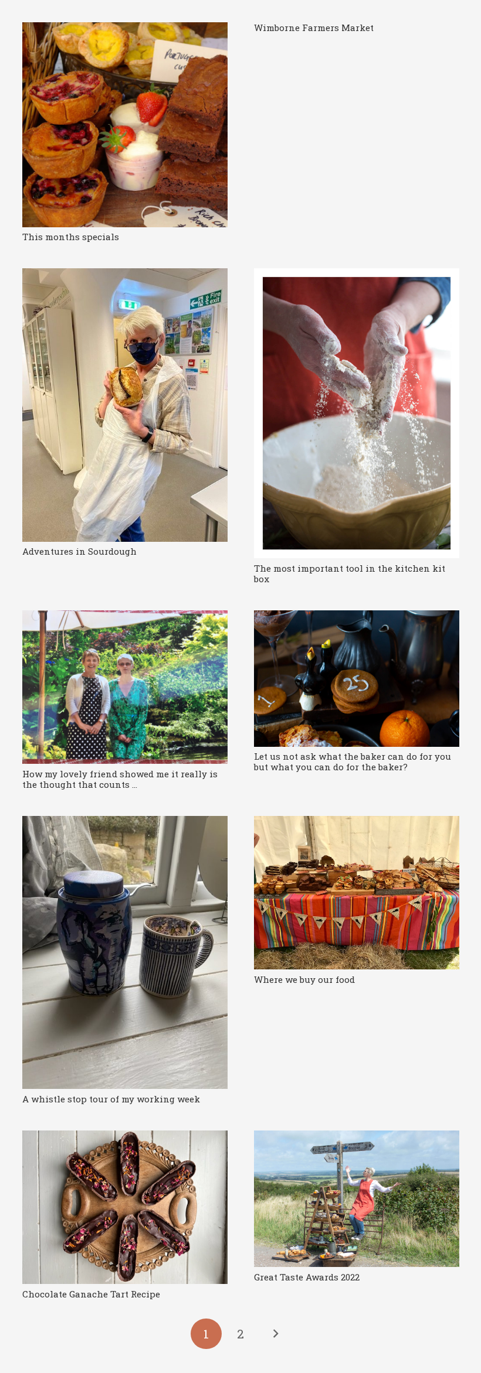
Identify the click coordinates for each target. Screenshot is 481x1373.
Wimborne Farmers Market (314, 27)
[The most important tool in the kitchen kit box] (356, 413)
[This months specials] (125, 124)
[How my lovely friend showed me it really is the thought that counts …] (125, 687)
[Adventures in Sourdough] (125, 405)
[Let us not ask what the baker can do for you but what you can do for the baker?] (356, 678)
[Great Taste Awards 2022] (356, 1198)
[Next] (274, 1334)
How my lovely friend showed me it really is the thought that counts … (120, 779)
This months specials (70, 237)
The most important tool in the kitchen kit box (349, 573)
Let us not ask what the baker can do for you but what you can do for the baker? (352, 761)
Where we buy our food (304, 979)
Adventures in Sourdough (79, 551)
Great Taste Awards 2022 (307, 1277)
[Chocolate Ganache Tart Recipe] (125, 1207)
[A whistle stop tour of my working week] (125, 952)
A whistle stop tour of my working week (111, 1099)
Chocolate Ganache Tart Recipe (91, 1294)
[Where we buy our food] (356, 893)
